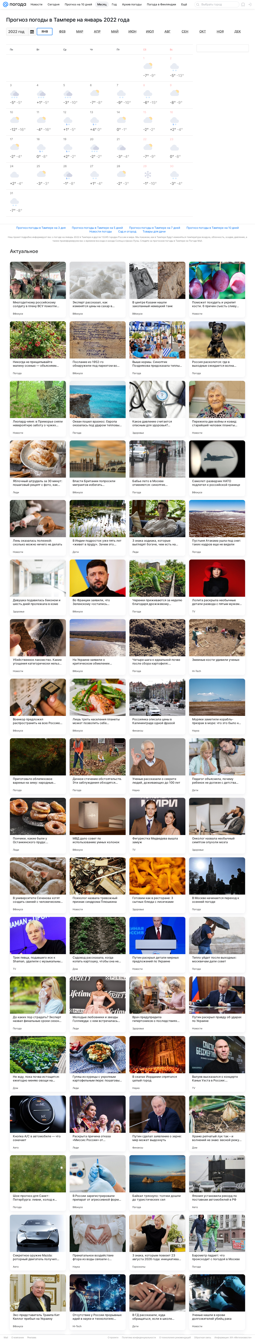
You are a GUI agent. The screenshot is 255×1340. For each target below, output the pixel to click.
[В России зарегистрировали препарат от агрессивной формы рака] (98, 1183)
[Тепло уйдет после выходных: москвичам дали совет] (217, 945)
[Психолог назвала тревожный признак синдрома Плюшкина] (98, 885)
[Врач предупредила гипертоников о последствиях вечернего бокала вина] (157, 1004)
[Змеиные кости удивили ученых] (217, 647)
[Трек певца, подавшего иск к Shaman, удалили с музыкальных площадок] (38, 945)
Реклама (31, 1337)
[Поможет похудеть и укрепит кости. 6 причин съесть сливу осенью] (217, 290)
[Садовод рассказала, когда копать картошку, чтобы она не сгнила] (98, 945)
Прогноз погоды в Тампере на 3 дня (41, 228)
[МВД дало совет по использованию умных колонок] (98, 826)
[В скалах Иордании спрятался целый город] (157, 1064)
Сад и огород (127, 231)
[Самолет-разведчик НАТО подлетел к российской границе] (217, 468)
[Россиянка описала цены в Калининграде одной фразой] (157, 706)
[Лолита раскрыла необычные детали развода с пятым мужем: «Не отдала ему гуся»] (217, 587)
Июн (132, 31)
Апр (97, 31)
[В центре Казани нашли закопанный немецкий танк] (157, 290)
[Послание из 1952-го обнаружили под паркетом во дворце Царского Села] (98, 349)
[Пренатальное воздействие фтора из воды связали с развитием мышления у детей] (98, 1243)
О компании (17, 1337)
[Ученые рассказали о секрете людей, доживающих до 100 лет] (157, 766)
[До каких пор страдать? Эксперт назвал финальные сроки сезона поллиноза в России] (38, 1004)
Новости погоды (100, 231)
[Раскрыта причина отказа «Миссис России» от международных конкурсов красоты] (98, 1123)
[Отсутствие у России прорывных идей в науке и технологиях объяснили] (98, 1302)
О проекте (113, 1337)
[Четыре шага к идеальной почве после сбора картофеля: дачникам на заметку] (157, 647)
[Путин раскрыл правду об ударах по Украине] (217, 1004)
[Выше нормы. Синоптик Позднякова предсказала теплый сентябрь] (157, 349)
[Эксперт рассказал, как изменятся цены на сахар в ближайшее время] (98, 290)
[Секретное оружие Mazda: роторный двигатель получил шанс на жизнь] (38, 1243)
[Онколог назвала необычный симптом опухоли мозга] (217, 826)
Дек (237, 31)
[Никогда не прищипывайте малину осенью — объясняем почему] (38, 349)
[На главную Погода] (17, 4)
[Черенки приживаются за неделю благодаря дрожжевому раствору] (157, 587)
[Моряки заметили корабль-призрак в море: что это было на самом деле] (217, 706)
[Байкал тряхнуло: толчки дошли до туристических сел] (157, 1183)
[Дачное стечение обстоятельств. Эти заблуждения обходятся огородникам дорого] (98, 766)
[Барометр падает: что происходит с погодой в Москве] (217, 1243)
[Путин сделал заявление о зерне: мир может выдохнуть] (157, 1123)
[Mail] (5, 4)
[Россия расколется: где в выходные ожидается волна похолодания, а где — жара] (217, 349)
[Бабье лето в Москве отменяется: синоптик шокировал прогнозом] (157, 468)
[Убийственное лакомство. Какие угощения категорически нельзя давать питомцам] (38, 647)
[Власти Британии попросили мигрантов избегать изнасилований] (98, 468)
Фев (62, 31)
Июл (150, 31)
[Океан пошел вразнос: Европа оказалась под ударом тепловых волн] (98, 409)
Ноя (220, 31)
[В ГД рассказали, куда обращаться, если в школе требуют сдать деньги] (157, 1302)
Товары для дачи (154, 231)
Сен (185, 31)
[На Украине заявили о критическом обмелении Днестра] (98, 647)
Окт (202, 31)
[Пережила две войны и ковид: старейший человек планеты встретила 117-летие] (217, 409)
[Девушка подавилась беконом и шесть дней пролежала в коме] (38, 587)
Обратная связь (202, 1337)
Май (115, 31)
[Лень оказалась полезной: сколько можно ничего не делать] (38, 528)
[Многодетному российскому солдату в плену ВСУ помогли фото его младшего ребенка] (38, 290)
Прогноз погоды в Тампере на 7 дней (154, 228)
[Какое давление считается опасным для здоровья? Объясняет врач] (157, 409)
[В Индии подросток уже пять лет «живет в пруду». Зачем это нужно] (98, 528)
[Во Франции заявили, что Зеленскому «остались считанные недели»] (98, 587)
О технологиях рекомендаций (175, 1337)
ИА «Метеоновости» (241, 1337)
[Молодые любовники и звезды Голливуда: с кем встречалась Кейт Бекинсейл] (98, 1004)
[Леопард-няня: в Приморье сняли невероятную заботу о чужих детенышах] (38, 409)
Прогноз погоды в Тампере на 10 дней (212, 228)
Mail (6, 1337)
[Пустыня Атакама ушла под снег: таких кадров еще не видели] (217, 528)
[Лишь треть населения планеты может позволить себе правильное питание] (98, 706)
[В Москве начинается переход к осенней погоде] (217, 885)
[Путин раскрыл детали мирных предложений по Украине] (157, 945)
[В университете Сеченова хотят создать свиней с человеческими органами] (38, 885)
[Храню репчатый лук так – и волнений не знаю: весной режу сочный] (217, 1123)
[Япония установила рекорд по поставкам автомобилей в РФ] (217, 1183)
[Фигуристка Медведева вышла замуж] (157, 826)
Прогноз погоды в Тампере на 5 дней (97, 228)
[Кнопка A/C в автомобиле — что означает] (38, 1123)
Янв (44, 31)
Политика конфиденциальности (139, 1337)
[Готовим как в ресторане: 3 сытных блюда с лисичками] (157, 885)
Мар (79, 31)
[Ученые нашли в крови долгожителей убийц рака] (217, 1302)
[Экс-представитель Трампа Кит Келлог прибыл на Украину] (38, 1302)
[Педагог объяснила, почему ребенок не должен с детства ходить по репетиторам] (217, 766)
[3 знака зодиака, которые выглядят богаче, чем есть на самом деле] (157, 528)
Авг (167, 31)
